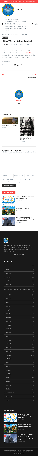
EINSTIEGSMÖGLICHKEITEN (12, 21)
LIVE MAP (24, 21)
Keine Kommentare (17, 44)
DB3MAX (6, 44)
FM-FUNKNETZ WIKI (10, 23)
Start (3, 34)
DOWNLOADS (8, 28)
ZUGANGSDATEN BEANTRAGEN (13, 25)
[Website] (19, 104)
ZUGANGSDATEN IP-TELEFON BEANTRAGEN (16, 26)
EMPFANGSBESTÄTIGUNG (11, 19)
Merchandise (22, 28)
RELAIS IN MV (12, 18)
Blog (6, 18)
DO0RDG (7, 34)
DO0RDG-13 (29, 53)
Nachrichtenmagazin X (19, 453)
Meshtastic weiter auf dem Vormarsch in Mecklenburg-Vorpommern (24, 426)
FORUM (16, 28)
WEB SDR (7, 30)
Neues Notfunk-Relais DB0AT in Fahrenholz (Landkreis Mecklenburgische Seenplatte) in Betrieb (26, 219)
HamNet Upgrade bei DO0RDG (9, 126)
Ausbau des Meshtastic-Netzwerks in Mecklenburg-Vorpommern (24, 416)
